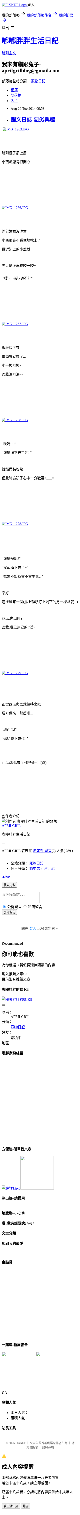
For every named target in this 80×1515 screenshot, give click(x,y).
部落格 (16, 95)
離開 (25, 1506)
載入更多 (9, 885)
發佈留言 (9, 912)
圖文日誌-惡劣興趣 (33, 119)
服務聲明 (48, 1447)
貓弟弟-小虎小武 (42, 868)
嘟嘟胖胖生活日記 (30, 41)
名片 (14, 101)
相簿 (14, 90)
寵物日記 (38, 81)
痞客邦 (38, 851)
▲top (6, 876)
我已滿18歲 (11, 1506)
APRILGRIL (11, 826)
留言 (48, 851)
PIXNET (21, 1443)
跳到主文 (9, 53)
